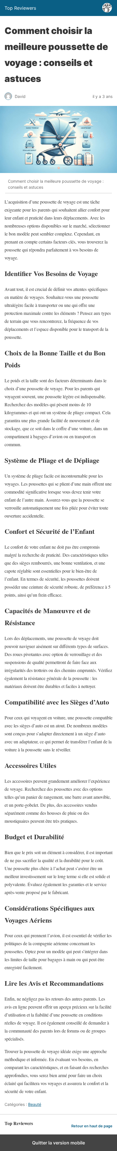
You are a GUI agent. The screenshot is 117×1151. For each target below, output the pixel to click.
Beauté (34, 1104)
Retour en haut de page (91, 1126)
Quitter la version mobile (58, 1143)
